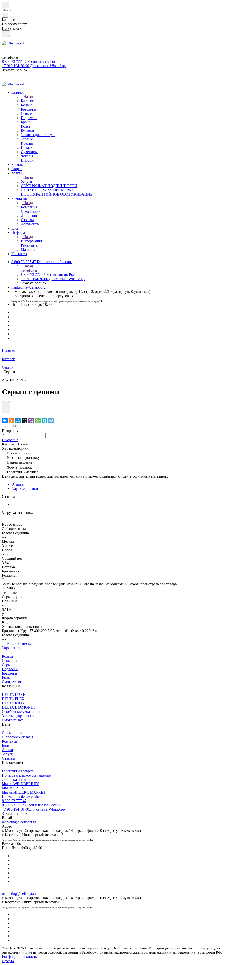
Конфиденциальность (19, 957)
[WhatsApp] (38, 420)
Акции (7, 750)
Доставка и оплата (17, 779)
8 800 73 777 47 (14, 801)
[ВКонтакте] (5, 420)
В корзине (10, 440)
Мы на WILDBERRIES (20, 784)
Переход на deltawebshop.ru (24, 796)
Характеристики (24, 489)
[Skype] (44, 420)
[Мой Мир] (18, 420)
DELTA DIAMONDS (19, 707)
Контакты (10, 741)
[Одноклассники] (11, 420)
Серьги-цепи (12, 660)
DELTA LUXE (13, 694)
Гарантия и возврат (17, 771)
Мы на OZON (13, 788)
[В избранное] (6, 404)
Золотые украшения (18, 716)
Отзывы (17, 484)
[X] (24, 420)
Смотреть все (12, 682)
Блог (5, 745)
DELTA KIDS (13, 703)
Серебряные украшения (21, 711)
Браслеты (9, 673)
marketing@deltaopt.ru (28, 287)
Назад (27, 96)
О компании (12, 733)
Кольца (7, 656)
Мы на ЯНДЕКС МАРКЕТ (24, 792)
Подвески (10, 669)
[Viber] (31, 420)
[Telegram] (51, 420)
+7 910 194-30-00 (33, 809)
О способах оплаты (17, 737)
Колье (6, 677)
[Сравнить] (6, 410)
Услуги (7, 754)
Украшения (11, 648)
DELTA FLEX (13, 699)
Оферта (8, 961)
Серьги (7, 665)
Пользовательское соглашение (26, 775)
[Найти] (6, 33)
